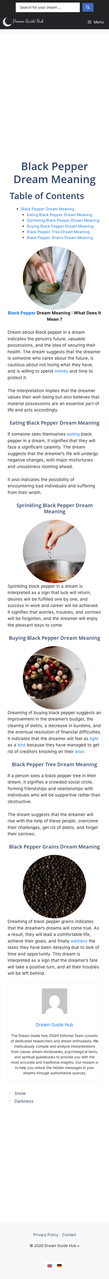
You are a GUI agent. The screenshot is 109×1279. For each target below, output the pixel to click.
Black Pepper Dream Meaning (47, 208)
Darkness (23, 1101)
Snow (20, 1093)
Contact (69, 1234)
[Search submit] (88, 7)
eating (73, 434)
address (79, 941)
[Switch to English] (50, 1265)
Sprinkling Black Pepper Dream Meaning (63, 220)
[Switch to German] (59, 1265)
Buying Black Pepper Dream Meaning (60, 226)
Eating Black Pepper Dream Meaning (59, 214)
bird (21, 744)
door (79, 751)
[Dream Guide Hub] (26, 22)
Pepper (28, 312)
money (61, 371)
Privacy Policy (45, 1234)
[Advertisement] (54, 96)
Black (14, 312)
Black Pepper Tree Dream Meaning (58, 231)
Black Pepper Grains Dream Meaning (60, 237)
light (94, 738)
